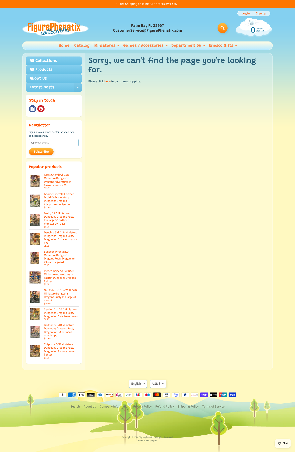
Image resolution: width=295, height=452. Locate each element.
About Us (38, 79)
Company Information (114, 406)
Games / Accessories (146, 47)
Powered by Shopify (147, 440)
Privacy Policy (142, 406)
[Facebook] (32, 108)
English (136, 383)
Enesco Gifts (223, 47)
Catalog (82, 46)
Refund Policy (164, 406)
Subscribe (41, 151)
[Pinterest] (41, 108)
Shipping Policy (188, 406)
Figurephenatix (146, 437)
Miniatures (107, 47)
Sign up (261, 13)
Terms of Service (213, 406)
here (107, 81)
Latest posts (56, 88)
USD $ (156, 383)
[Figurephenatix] (55, 28)
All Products (41, 70)
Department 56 (188, 47)
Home (64, 46)
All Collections (43, 61)
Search (75, 406)
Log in (246, 13)
